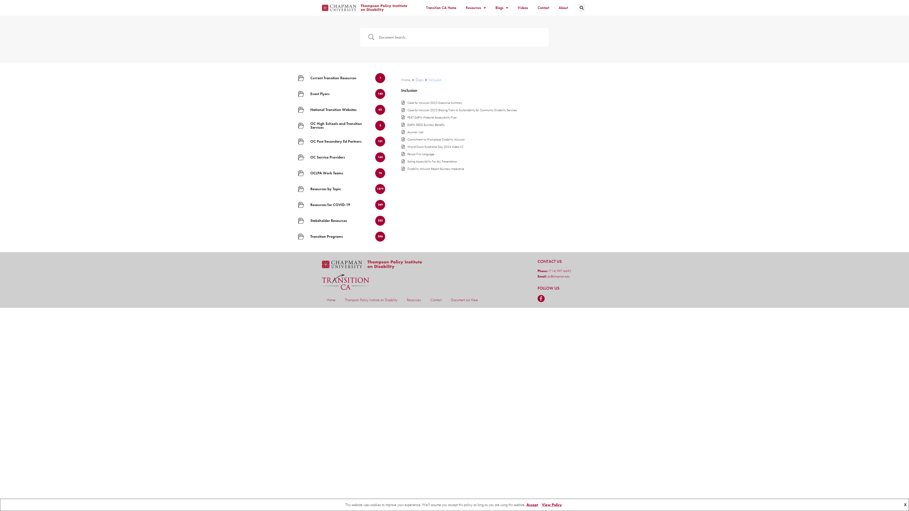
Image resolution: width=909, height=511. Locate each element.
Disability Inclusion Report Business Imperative (435, 169)
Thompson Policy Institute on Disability (371, 299)
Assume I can (415, 132)
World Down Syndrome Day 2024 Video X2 (435, 147)
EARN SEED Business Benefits (426, 125)
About (563, 7)
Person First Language (420, 154)
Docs (419, 79)
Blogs (499, 7)
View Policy (552, 504)
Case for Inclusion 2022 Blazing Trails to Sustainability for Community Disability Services (462, 110)
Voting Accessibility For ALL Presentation (432, 161)
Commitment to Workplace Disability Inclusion (436, 139)
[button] (581, 7)
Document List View (464, 299)
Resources (473, 7)
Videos (523, 7)
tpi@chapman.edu (558, 276)
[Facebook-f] (541, 298)
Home (405, 79)
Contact (543, 7)
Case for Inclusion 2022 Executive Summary (434, 103)
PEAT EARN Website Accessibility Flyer (432, 117)
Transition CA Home (441, 7)
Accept (532, 504)
